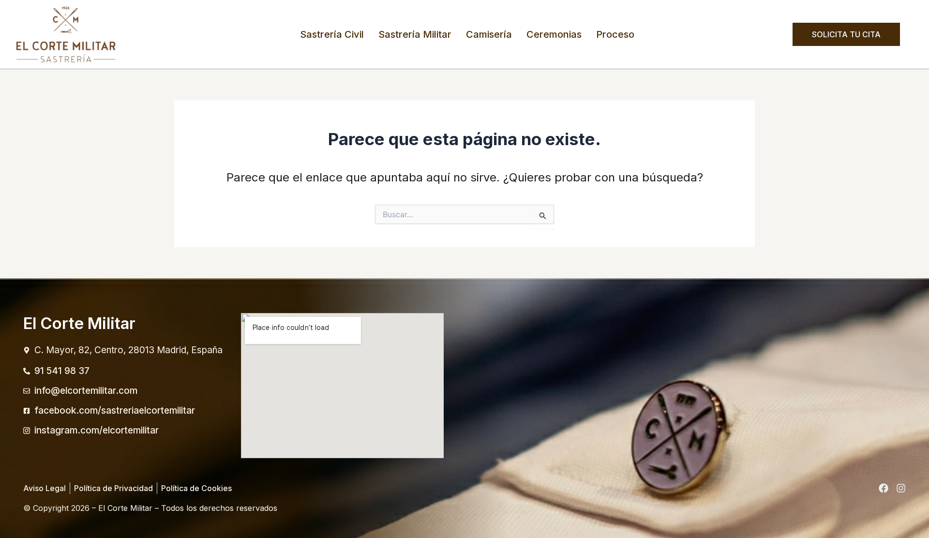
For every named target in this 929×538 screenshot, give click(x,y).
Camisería (489, 34)
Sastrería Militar (414, 34)
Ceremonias (554, 34)
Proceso (615, 34)
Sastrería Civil (332, 34)
